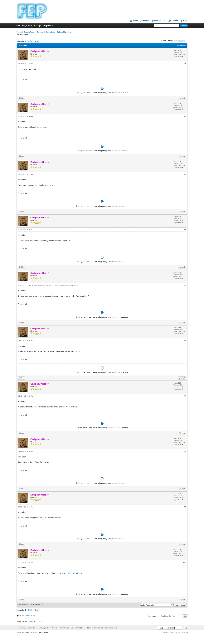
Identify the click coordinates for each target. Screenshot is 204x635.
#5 (185, 285)
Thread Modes (181, 45)
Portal (135, 21)
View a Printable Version (28, 615)
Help (185, 21)
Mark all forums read (95, 628)
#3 (185, 174)
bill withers (77, 573)
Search (146, 21)
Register (47, 26)
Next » (37, 41)
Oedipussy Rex (74, 285)
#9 (185, 507)
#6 (185, 340)
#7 (185, 396)
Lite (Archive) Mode (78, 628)
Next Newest (36, 604)
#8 (185, 451)
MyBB (27, 632)
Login (38, 26)
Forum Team (21, 628)
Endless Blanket (63, 32)
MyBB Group (43, 632)
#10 (184, 562)
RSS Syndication (110, 628)
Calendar (174, 21)
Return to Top (64, 628)
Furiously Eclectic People (26, 32)
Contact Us (32, 628)
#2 (185, 116)
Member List (159, 21)
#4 (185, 230)
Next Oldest (24, 604)
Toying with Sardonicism (46, 32)
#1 (185, 63)
